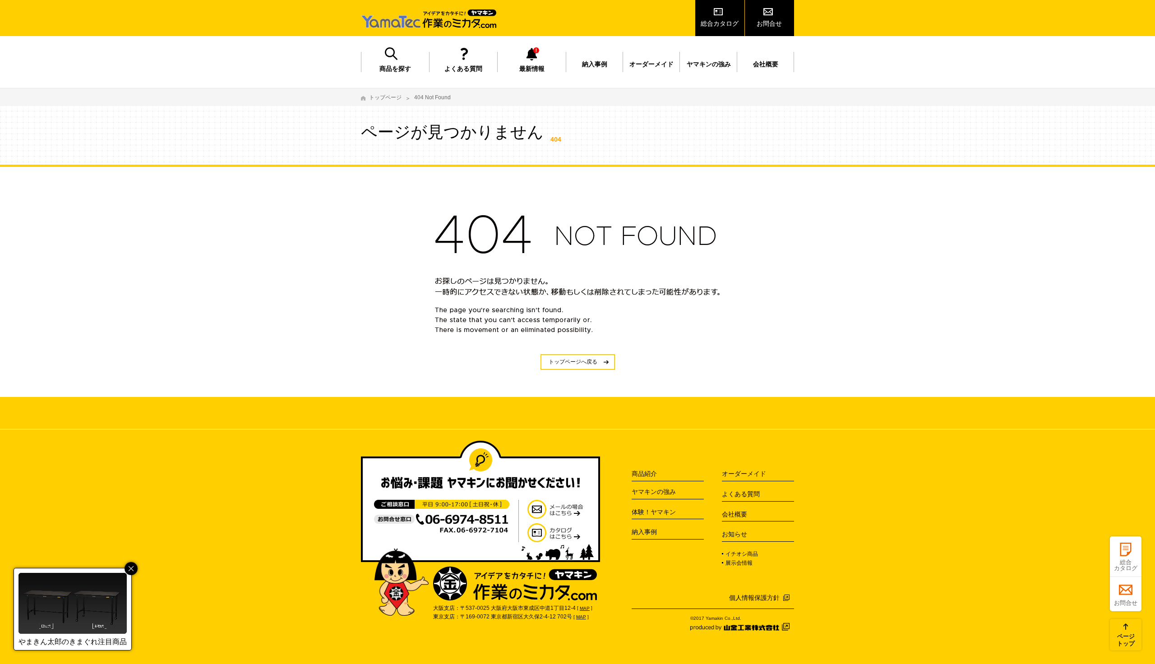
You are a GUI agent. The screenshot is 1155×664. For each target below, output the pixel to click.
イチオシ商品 (741, 554)
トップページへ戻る (573, 362)
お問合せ (769, 23)
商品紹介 (644, 473)
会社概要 (765, 64)
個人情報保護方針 (754, 597)
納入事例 (594, 64)
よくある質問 (463, 68)
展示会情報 (739, 563)
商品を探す (395, 68)
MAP (585, 608)
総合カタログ (720, 23)
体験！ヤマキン (654, 512)
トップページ (385, 97)
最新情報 (532, 68)
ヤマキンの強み (709, 64)
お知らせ (734, 534)
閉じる (131, 568)
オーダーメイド (651, 64)
